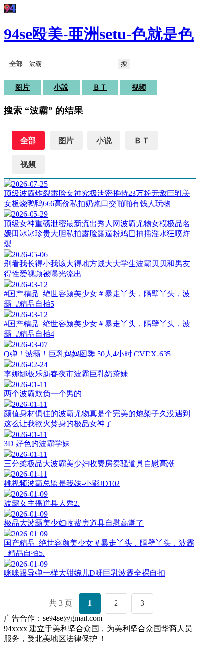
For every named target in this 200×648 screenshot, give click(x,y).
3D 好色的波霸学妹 (37, 443)
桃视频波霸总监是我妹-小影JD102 (62, 483)
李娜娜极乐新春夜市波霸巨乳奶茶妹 (66, 374)
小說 (61, 87)
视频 (139, 87)
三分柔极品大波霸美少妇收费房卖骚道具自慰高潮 (89, 463)
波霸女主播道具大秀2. (42, 503)
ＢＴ (100, 87)
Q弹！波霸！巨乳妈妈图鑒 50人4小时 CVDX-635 (87, 354)
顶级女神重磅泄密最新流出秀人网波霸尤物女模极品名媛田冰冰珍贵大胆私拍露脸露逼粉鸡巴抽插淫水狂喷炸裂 (97, 233)
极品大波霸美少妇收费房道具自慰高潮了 (74, 523)
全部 (28, 140)
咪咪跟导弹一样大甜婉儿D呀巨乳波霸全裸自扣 (84, 573)
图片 (22, 87)
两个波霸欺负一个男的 (43, 393)
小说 (104, 140)
